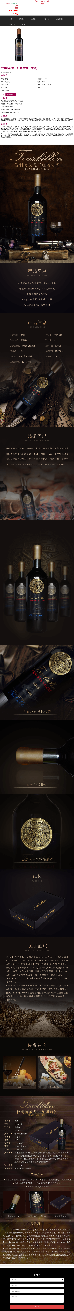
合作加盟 (12, 24)
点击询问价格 (11, 94)
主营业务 (34, 19)
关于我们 (24, 24)
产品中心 (46, 19)
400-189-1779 (13, 12)
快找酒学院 (59, 19)
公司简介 (21, 19)
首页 (10, 19)
